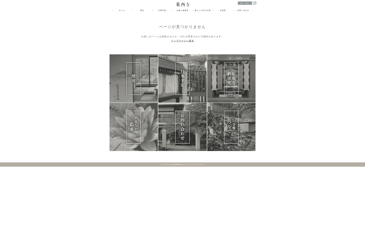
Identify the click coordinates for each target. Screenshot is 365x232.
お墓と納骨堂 (182, 10)
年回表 (223, 10)
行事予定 (162, 10)
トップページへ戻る (182, 41)
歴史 (142, 10)
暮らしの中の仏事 (203, 10)
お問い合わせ (243, 10)
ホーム (122, 10)
